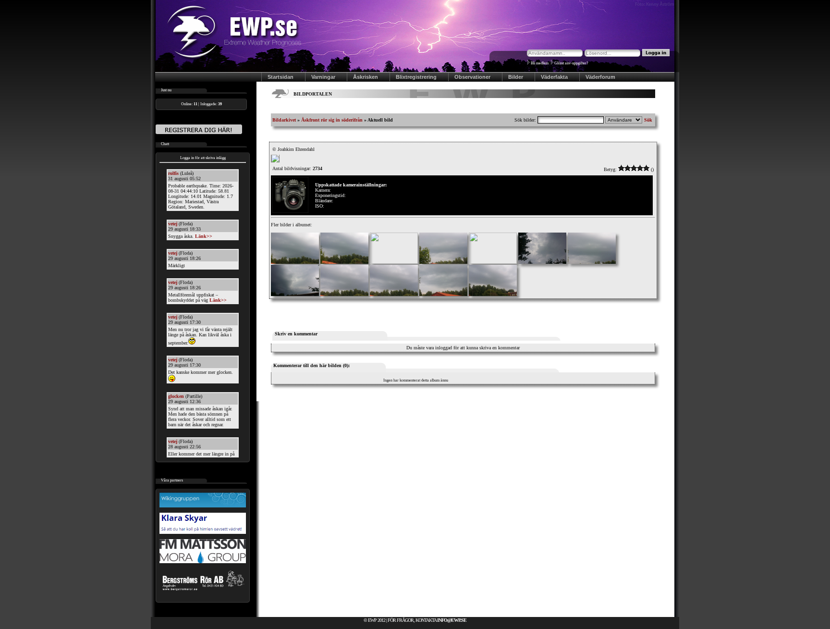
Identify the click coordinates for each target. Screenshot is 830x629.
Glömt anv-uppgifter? (571, 63)
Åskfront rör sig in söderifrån (332, 120)
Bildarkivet (284, 120)
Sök (648, 120)
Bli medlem (540, 63)
